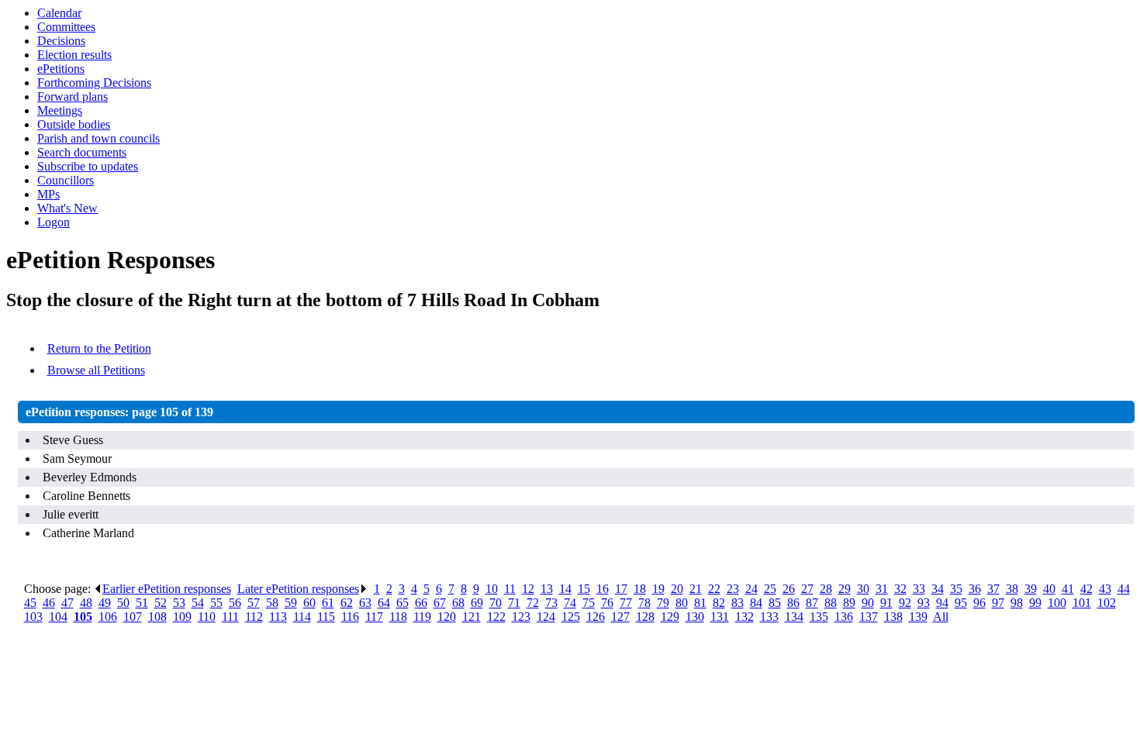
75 (588, 602)
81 (700, 602)
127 (620, 616)
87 (812, 602)
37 (993, 588)
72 (533, 602)
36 (975, 588)
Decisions (61, 40)
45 (30, 602)
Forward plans (72, 96)
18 (640, 588)
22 (714, 588)
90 (868, 602)
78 (644, 602)
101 (1082, 602)
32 (900, 588)
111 (230, 616)
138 (893, 616)
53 (179, 602)
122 (496, 616)
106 (107, 616)
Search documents (81, 152)
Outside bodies (73, 124)
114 (302, 616)
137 (868, 616)
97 (998, 602)
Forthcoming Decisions (94, 82)
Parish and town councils (98, 138)
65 (402, 602)
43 (1105, 588)
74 (570, 602)
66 (421, 602)
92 (905, 602)
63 (365, 602)
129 (670, 616)
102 (1106, 602)
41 (1068, 588)
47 (67, 602)
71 (514, 602)
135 (819, 616)
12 (528, 588)
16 (602, 588)
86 (793, 602)
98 (1016, 602)
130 (695, 616)
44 (1124, 588)
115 (326, 616)
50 (123, 602)
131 (719, 616)
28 (826, 588)
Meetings (59, 110)
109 (182, 616)
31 (882, 588)
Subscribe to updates (87, 166)
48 (86, 602)
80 (681, 602)
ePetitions (61, 68)
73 (551, 602)
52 (160, 602)
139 (918, 616)
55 (216, 602)
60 (309, 602)
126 (595, 616)
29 (844, 588)
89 (849, 602)
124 (546, 616)
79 (663, 602)
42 (1086, 588)
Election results (74, 54)
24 (751, 588)
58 (272, 602)
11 (510, 588)
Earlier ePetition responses (166, 588)
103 (33, 616)
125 (570, 616)
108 (157, 616)
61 (328, 602)
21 (695, 588)
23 (733, 588)
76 (607, 602)
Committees (66, 26)
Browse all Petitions (96, 370)
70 (495, 602)
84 (756, 602)
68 (458, 602)
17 (621, 588)
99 (1035, 602)
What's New (67, 208)
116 (350, 616)
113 (278, 616)
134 (794, 616)
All (940, 616)
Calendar (59, 12)
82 (719, 602)
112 (254, 616)
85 (775, 602)
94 (942, 602)
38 (1012, 588)
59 (291, 602)
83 (737, 602)
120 (446, 616)
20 (677, 588)
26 (788, 588)
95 (961, 602)
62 (346, 602)
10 (491, 588)
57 (253, 602)
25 (770, 588)
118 (398, 616)
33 (919, 588)
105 (83, 616)
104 (58, 616)
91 (886, 602)
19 (658, 588)
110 (207, 616)
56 (235, 602)
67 (440, 602)
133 (769, 616)
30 (863, 588)
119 (422, 616)
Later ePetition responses (298, 588)
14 (565, 588)
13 (547, 588)
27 (807, 588)
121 (471, 616)
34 (937, 588)
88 (830, 602)
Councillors (65, 180)
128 (645, 616)
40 (1049, 588)
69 (477, 602)
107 (132, 616)
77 (626, 602)
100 (1057, 602)
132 (744, 616)
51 (142, 602)
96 (979, 602)
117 (374, 616)
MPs (48, 194)
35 (956, 588)
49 (104, 602)
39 (1030, 588)
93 (923, 602)
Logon (53, 222)
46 (49, 602)
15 (584, 588)
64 (384, 602)
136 (843, 616)
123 (521, 616)
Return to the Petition (99, 348)
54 (198, 602)
